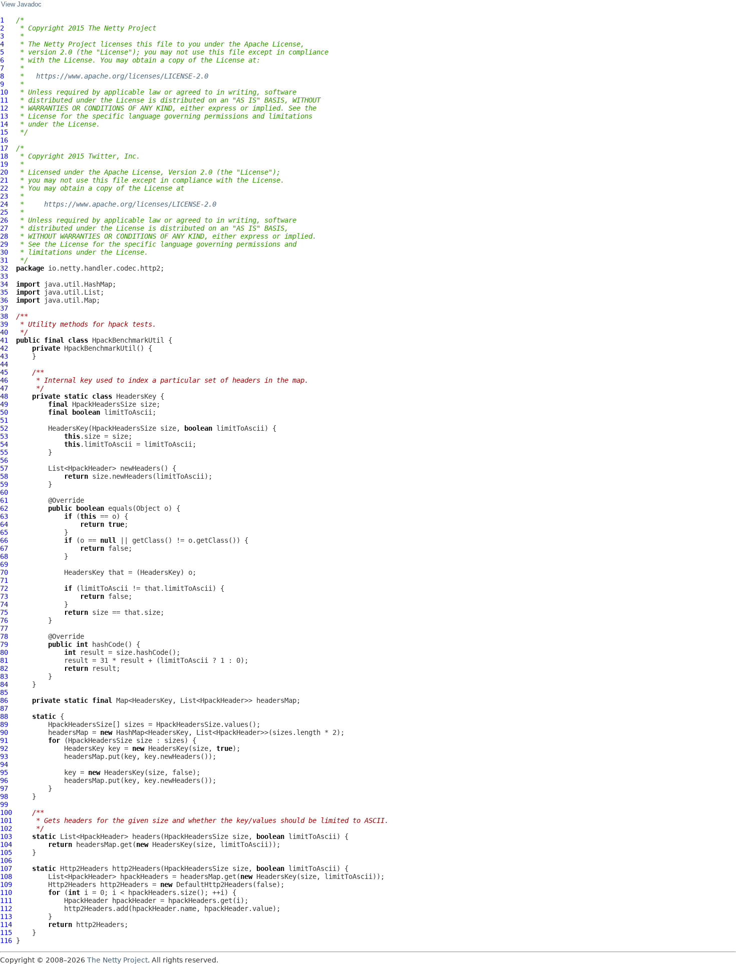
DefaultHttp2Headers (214, 884)
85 (4, 692)
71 (4, 580)
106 (6, 860)
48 (4, 396)
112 (6, 908)
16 (4, 140)
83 (4, 676)
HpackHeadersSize (104, 404)
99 (4, 804)
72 (4, 588)
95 (4, 772)
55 (4, 452)
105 (6, 852)
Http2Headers (84, 868)
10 (4, 92)
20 (4, 172)
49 (4, 404)
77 (4, 628)
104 (6, 844)
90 (4, 732)
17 (4, 148)
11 (4, 100)
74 (4, 604)
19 (4, 164)
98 (4, 796)
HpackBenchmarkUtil (128, 340)
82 (4, 668)
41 (4, 340)
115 (6, 932)
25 (4, 212)
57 (4, 468)
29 (4, 244)
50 (4, 412)
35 (4, 292)
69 (4, 564)
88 (4, 716)
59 (4, 484)
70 (4, 572)
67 (4, 548)
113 (6, 916)
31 (4, 260)
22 (4, 188)
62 (4, 508)
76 (4, 620)
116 (6, 940)
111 (6, 900)
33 (4, 276)
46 (4, 380)
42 (4, 348)
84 (4, 684)
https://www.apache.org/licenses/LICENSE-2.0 (122, 76)
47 (4, 388)
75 (4, 612)
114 (6, 924)
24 (4, 204)
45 (4, 372)
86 (4, 700)
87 (4, 708)
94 (4, 764)
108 (6, 876)
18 (4, 156)
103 (6, 836)
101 (6, 820)
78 (4, 636)
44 (4, 364)
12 (4, 108)
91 (4, 740)
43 (4, 356)
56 (4, 460)
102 (6, 828)
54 (4, 444)
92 (4, 748)
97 (4, 788)
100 (6, 812)
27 (4, 228)
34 (4, 284)
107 (6, 868)
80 (4, 652)
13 (4, 116)
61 (4, 500)
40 (4, 332)
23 (4, 196)
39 (4, 324)
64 (4, 524)
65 (4, 532)
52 (4, 428)
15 (4, 132)
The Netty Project (117, 960)
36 (4, 300)
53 (4, 436)
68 (4, 556)
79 (4, 644)
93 (4, 756)
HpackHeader (86, 900)
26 (4, 220)
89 (4, 724)
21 (4, 180)
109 (6, 884)
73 (4, 596)
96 (4, 780)
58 (4, 476)
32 (4, 268)
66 (4, 540)
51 (4, 420)
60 (4, 492)
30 (4, 252)
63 (4, 516)
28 (4, 236)
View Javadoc (21, 4)
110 (6, 892)
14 (4, 124)
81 (4, 660)
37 (4, 308)
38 (4, 316)
